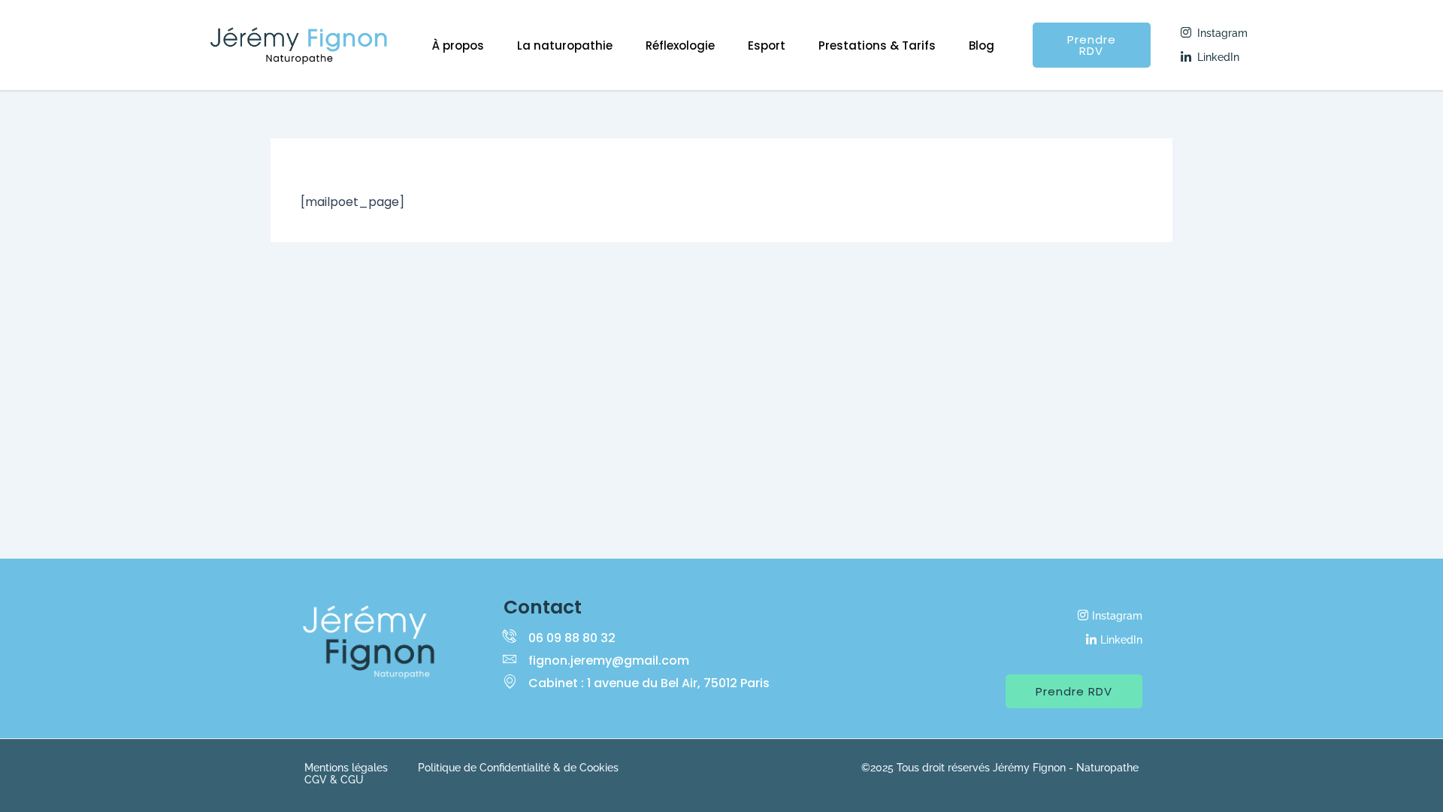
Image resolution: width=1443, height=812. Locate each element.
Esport (766, 45)
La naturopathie (565, 45)
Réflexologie (680, 45)
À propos (458, 45)
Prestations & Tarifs (877, 45)
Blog (981, 45)
